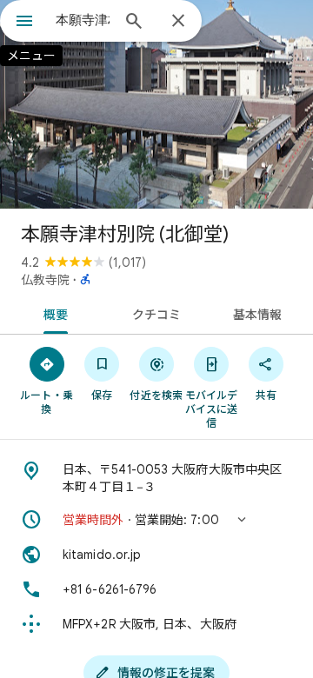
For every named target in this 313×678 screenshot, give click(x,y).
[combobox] (83, 20)
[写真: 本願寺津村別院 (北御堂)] (156, 104)
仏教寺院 (45, 280)
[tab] (52, 313)
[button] (156, 519)
